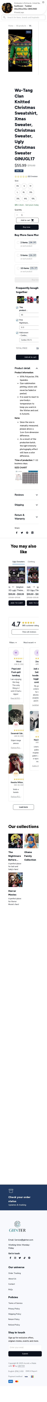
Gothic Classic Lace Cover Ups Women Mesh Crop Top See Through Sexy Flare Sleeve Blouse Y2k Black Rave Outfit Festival (37, 766)
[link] (7, 7)
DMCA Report (31, 1371)
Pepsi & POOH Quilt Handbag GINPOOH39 (16, 698)
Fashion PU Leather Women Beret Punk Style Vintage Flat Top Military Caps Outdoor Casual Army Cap (16, 748)
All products (21, 26)
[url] (21, 1366)
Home (10, 26)
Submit (25, 1353)
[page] (23, 1199)
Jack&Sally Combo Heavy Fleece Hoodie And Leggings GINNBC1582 (37, 705)
